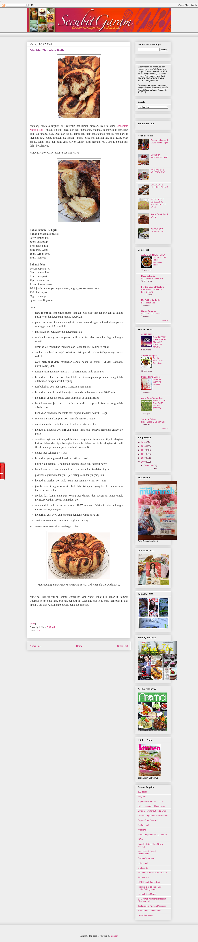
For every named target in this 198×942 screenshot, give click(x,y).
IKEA (140, 839)
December (148, 465)
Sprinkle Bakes (148, 419)
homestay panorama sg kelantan (152, 834)
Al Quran (142, 796)
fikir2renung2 (143, 825)
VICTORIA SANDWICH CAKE (159, 156)
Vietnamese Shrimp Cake (152, 279)
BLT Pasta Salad (148, 303)
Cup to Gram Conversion (149, 820)
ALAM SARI (146, 334)
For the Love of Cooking (152, 287)
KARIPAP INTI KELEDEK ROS (158, 171)
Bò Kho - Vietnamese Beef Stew (158, 360)
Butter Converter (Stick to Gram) (152, 811)
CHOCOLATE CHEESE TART (158, 230)
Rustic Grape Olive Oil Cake (153, 422)
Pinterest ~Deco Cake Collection (152, 872)
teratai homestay (145, 915)
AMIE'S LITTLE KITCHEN (153, 255)
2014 (143, 442)
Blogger (114, 935)
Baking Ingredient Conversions (151, 806)
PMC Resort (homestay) (149, 882)
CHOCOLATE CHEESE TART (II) (159, 186)
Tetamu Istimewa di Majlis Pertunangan (159, 141)
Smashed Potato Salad (151, 314)
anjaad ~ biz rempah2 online (150, 801)
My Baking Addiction (151, 300)
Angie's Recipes (149, 355)
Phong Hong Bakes (150, 377)
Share (32, 623)
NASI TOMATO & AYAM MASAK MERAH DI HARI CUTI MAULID (160, 342)
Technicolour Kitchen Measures (152, 906)
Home (79, 646)
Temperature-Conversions (149, 910)
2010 (143, 458)
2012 (143, 450)
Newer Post (35, 646)
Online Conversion (146, 858)
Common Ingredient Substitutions (153, 815)
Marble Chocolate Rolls (47, 50)
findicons (142, 830)
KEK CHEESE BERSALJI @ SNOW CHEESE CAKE (158, 203)
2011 (143, 454)
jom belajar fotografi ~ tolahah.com (147, 852)
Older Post (122, 646)
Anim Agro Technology (152, 398)
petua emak (143, 863)
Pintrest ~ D (143, 877)
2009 (143, 462)
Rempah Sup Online (147, 894)
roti (38, 630)
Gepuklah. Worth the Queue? (157, 381)
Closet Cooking (148, 311)
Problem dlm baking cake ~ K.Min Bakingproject (150, 888)
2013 (143, 446)
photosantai (143, 868)
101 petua (142, 792)
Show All (165, 320)
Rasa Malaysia (148, 276)
